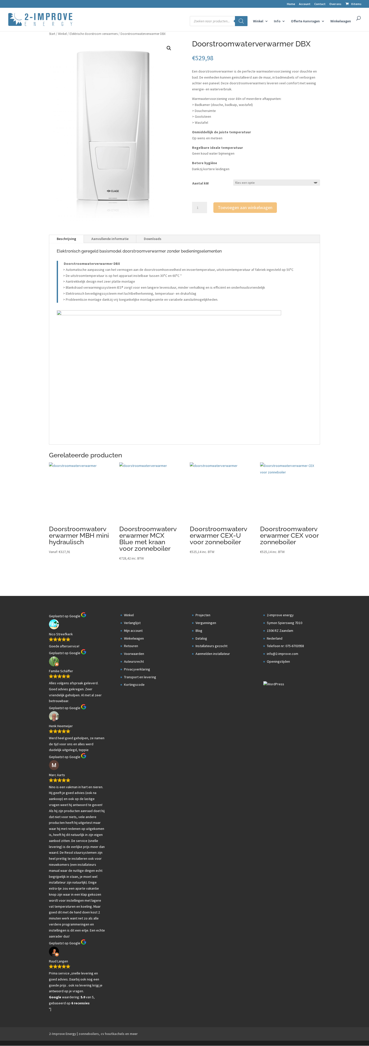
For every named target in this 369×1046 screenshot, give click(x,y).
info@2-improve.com (282, 653)
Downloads (152, 238)
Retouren (131, 646)
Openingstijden (278, 661)
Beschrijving (66, 238)
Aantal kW (200, 183)
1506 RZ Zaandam (280, 630)
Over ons (335, 4)
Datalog (201, 638)
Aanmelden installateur (213, 653)
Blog (199, 630)
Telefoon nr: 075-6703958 (285, 646)
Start (52, 34)
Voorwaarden (134, 653)
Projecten (203, 615)
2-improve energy (280, 615)
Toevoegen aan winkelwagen (245, 207)
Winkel (258, 21)
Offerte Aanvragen (305, 21)
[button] (168, 48)
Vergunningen (206, 623)
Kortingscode (134, 684)
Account (305, 4)
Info (277, 21)
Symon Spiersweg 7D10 (284, 623)
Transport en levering (140, 677)
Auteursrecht (134, 661)
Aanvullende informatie (110, 238)
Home (291, 4)
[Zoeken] (241, 21)
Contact (320, 4)
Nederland (274, 638)
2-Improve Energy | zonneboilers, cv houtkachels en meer (93, 1033)
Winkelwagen (340, 21)
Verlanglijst (132, 623)
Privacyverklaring (137, 669)
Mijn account (133, 630)
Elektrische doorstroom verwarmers (94, 34)
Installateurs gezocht (211, 646)
